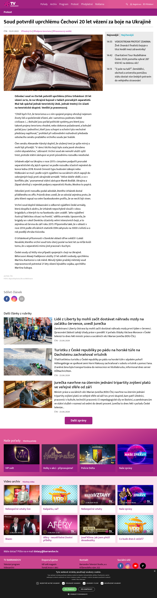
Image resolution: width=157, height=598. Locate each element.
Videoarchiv (9, 567)
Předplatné (87, 4)
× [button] (154, 571)
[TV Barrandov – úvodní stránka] (11, 4)
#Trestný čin (26, 31)
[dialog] (78, 583)
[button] (78, 594)
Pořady (44, 4)
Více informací (80, 579)
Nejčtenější (127, 35)
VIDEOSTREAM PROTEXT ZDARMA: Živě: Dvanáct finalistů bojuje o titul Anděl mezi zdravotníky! (133, 45)
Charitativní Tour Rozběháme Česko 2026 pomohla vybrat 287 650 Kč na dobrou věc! (132, 59)
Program (63, 4)
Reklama (99, 4)
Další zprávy (78, 420)
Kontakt (84, 560)
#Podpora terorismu (42, 31)
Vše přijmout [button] (69, 589)
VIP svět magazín (49, 564)
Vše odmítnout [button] (86, 589)
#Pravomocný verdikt (62, 31)
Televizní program (12, 564)
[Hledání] (127, 4)
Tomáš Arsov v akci (50, 567)
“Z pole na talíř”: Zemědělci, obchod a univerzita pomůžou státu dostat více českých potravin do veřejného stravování (133, 74)
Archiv (53, 4)
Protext (75, 4)
